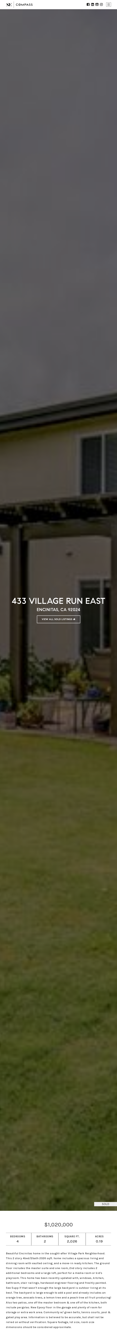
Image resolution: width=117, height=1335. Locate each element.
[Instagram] (101, 5)
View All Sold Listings (57, 619)
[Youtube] (97, 5)
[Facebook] (88, 5)
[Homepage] (19, 4)
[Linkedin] (92, 5)
